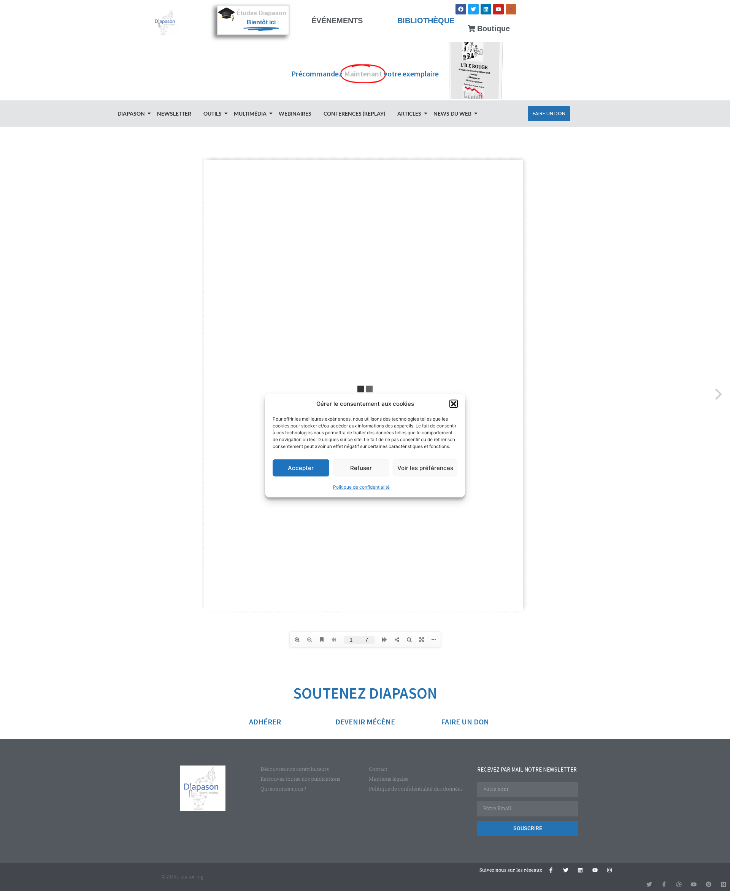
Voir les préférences (425, 467)
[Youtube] (498, 9)
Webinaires (295, 113)
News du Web (452, 113)
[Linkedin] (486, 9)
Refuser (361, 467)
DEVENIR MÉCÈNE (365, 721)
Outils (212, 113)
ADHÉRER (265, 721)
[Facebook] (460, 9)
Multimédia (250, 113)
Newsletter (174, 113)
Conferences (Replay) (354, 113)
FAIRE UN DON (465, 721)
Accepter (301, 467)
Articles (409, 113)
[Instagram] (511, 9)
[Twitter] (473, 9)
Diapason (131, 113)
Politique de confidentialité (361, 487)
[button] (453, 404)
